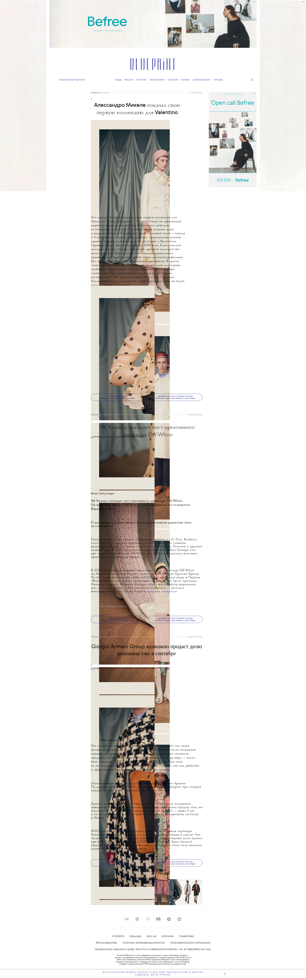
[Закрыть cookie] (225, 974)
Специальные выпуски (72, 80)
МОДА (106, 93)
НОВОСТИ (96, 93)
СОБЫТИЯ (107, 415)
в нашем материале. (162, 591)
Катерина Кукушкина (115, 606)
